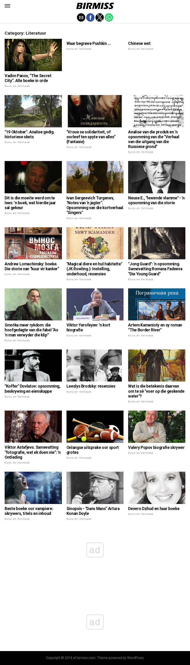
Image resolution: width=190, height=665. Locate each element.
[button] (7, 5)
